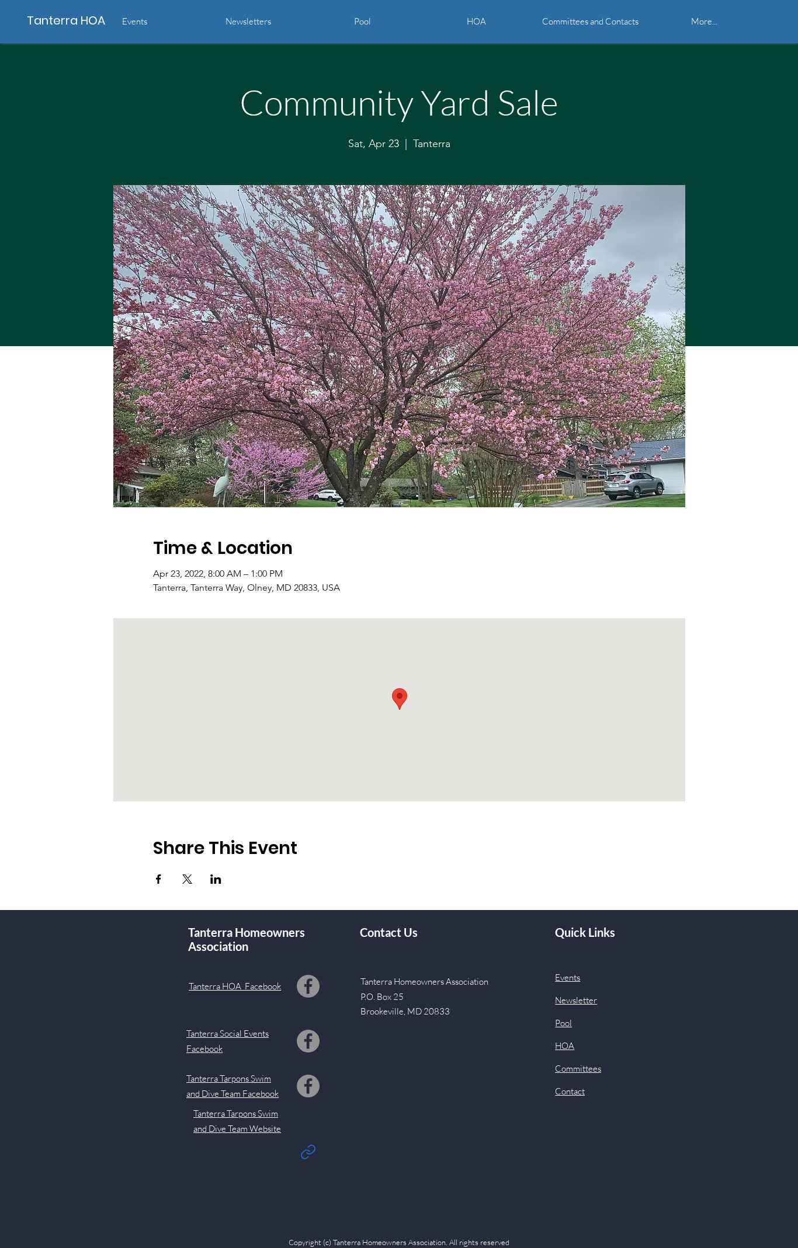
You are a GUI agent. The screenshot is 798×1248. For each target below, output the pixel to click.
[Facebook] (308, 986)
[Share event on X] (187, 879)
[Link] (308, 1151)
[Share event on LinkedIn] (215, 879)
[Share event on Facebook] (158, 879)
